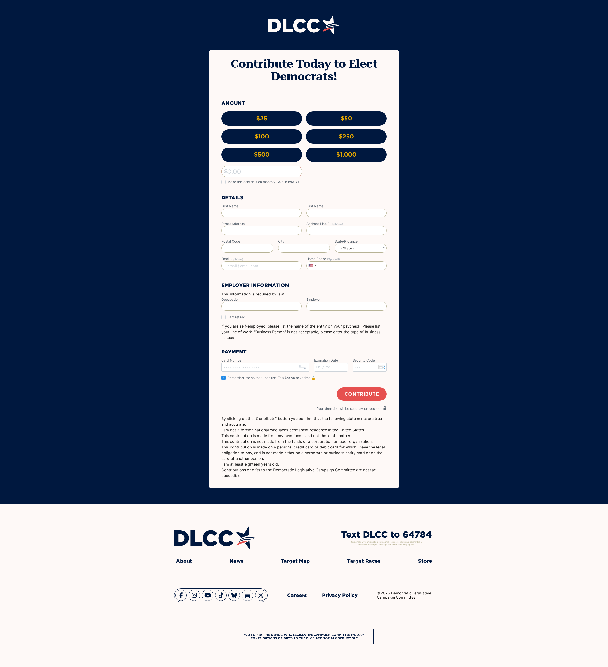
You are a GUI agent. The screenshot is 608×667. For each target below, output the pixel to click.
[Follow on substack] (247, 595)
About (184, 561)
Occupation (230, 299)
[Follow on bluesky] (234, 595)
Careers (297, 595)
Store (425, 561)
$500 (261, 154)
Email (232, 259)
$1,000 (346, 154)
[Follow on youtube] (207, 595)
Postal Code (230, 241)
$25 (261, 118)
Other (226, 171)
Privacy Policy (340, 595)
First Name (229, 206)
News (236, 561)
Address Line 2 (324, 224)
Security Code (364, 360)
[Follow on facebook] (181, 595)
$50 (346, 118)
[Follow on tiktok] (221, 595)
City (281, 241)
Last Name (314, 206)
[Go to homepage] (215, 537)
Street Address (233, 224)
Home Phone (323, 259)
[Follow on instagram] (194, 595)
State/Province (346, 241)
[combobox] (312, 266)
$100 (262, 136)
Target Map (295, 561)
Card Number (231, 360)
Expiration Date (326, 360)
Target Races (363, 561)
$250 (346, 136)
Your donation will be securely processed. (349, 408)
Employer (313, 299)
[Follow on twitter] (260, 595)
